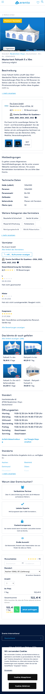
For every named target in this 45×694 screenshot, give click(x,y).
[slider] (18, 110)
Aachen (5, 462)
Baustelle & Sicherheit (13, 218)
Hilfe (34, 647)
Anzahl (7, 579)
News (27, 647)
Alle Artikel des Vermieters (13, 249)
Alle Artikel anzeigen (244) (13, 338)
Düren (26, 466)
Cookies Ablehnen (22, 686)
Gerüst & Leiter (32, 218)
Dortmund (6, 466)
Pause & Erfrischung (12, 224)
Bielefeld (28, 462)
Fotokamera (29, 224)
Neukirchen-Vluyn (17, 54)
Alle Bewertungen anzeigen (13, 327)
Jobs (10, 647)
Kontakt (18, 647)
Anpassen (8, 670)
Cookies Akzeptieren (22, 677)
